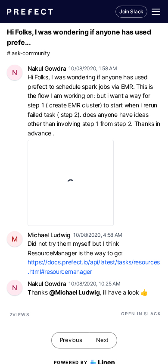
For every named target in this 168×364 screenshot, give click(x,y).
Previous (71, 339)
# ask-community (28, 53)
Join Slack (131, 11)
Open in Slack (141, 313)
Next (102, 339)
